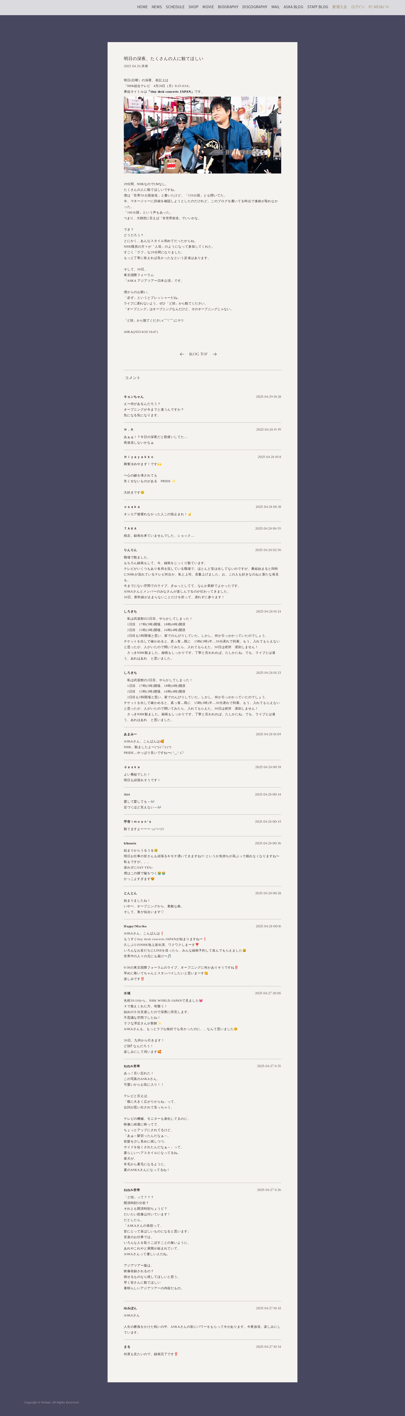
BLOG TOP (198, 354)
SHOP (193, 6)
